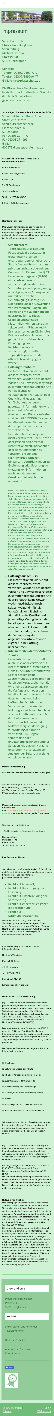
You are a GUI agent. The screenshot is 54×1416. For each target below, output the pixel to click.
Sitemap (7, 1411)
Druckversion (14, 1407)
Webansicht (44, 1411)
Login (48, 1407)
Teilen (10, 1367)
